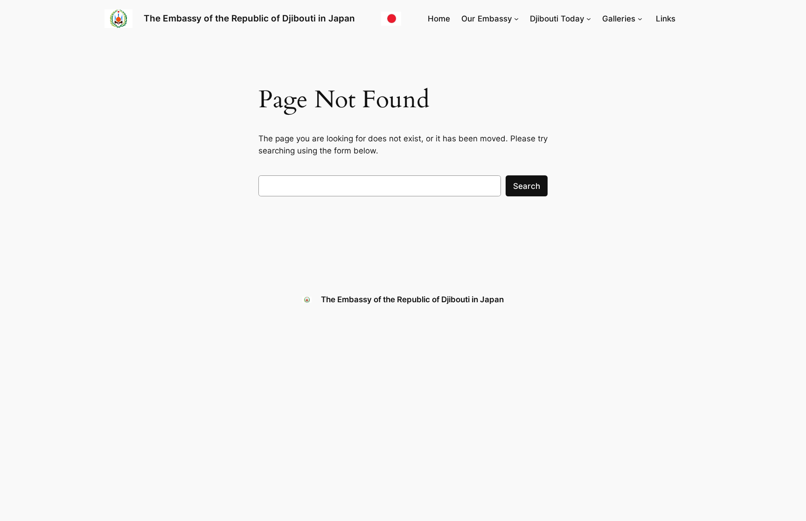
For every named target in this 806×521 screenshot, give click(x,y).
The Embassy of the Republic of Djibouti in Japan (249, 18)
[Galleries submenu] (640, 18)
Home (439, 18)
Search (526, 186)
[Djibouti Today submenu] (588, 18)
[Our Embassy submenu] (516, 18)
